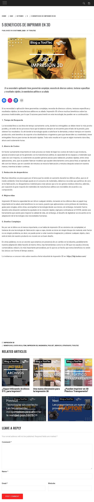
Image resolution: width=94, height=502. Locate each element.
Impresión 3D (9, 342)
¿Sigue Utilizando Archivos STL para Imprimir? (15, 390)
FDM (24, 345)
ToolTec (32, 31)
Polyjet (51, 345)
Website (51, 483)
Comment (7, 442)
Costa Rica (18, 345)
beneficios (8, 345)
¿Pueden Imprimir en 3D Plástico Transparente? (76, 390)
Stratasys (66, 345)
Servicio (58, 345)
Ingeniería (42, 345)
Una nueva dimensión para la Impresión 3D (46, 390)
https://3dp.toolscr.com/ (76, 256)
